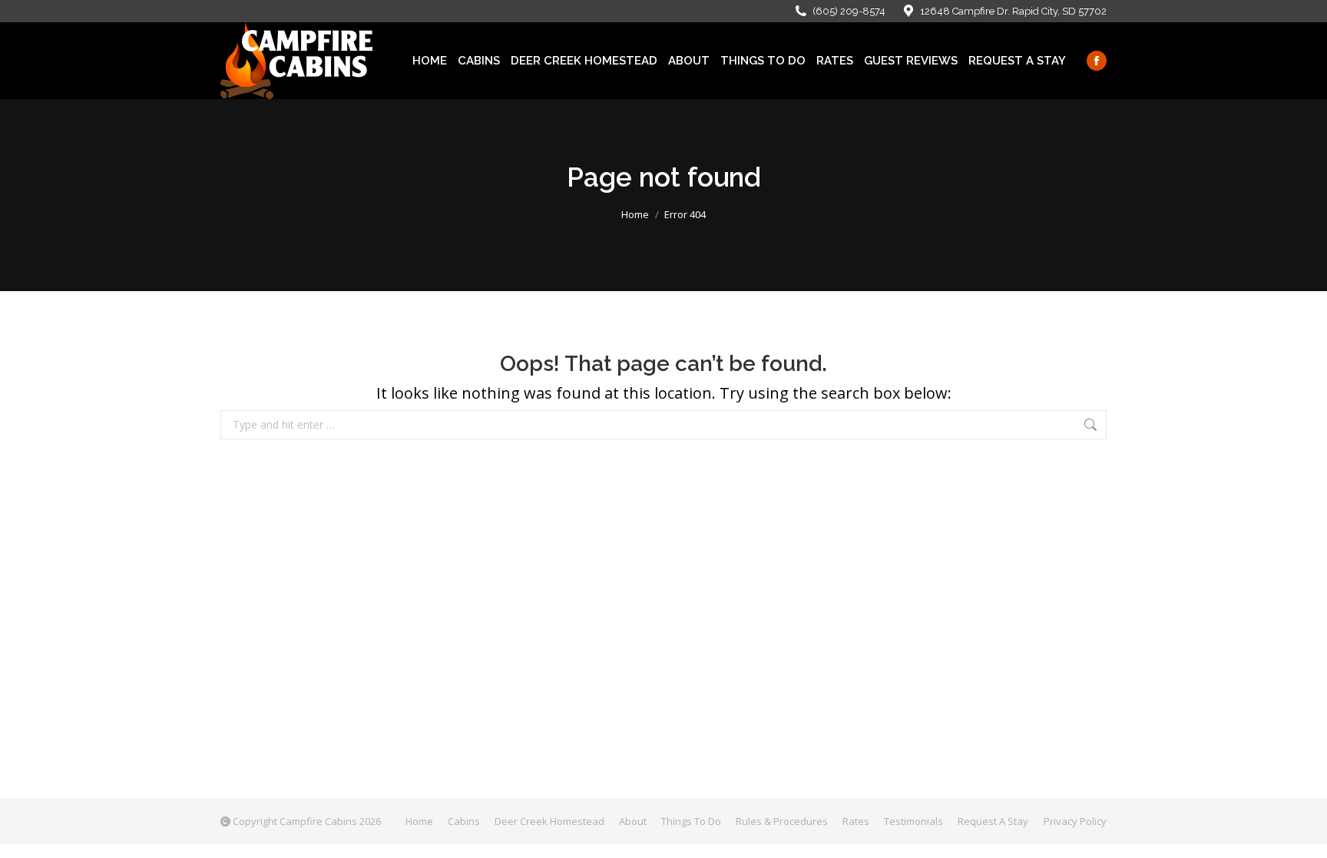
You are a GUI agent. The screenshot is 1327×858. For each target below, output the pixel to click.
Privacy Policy (1075, 821)
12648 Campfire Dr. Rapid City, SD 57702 (1013, 11)
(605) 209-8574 (848, 11)
